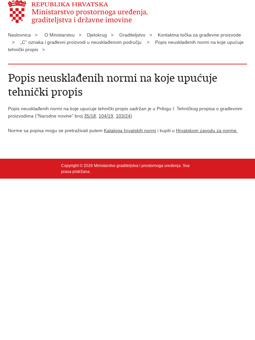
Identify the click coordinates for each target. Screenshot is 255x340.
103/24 (123, 116)
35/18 (90, 116)
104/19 (106, 116)
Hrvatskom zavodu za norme (206, 130)
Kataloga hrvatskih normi (130, 130)
